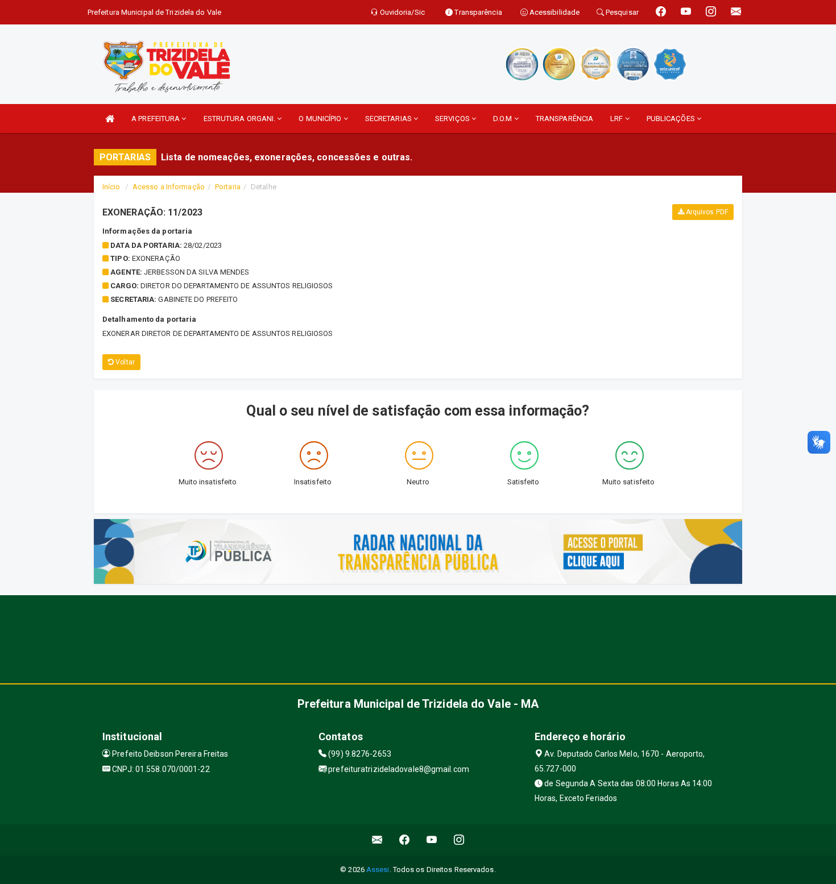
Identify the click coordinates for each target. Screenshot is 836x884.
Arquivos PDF (706, 212)
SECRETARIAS (389, 118)
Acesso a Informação (169, 186)
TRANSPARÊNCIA (564, 118)
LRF (617, 118)
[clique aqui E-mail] (377, 840)
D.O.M (503, 118)
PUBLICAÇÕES (672, 118)
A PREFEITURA (156, 118)
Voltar (124, 362)
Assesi (378, 869)
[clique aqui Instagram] (459, 840)
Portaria (228, 186)
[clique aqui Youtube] (432, 840)
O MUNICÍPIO (321, 118)
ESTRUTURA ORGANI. (241, 118)
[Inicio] (110, 118)
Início (111, 186)
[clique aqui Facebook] (405, 840)
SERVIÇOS (453, 118)
